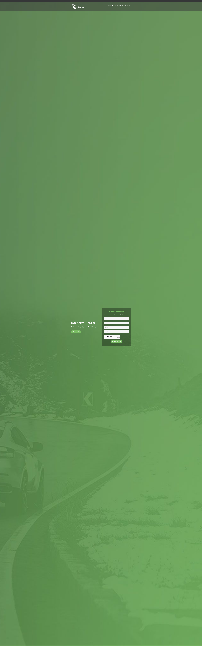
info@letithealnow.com (83, 1)
